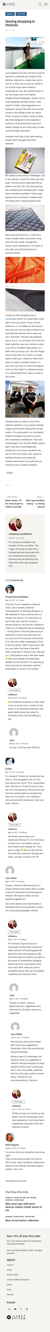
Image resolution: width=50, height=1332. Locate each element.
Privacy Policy (12, 1275)
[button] (45, 4)
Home (9, 1270)
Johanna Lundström (20, 533)
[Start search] (40, 5)
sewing (9, 473)
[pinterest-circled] (27, 1309)
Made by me (20, 1198)
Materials (23, 235)
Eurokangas (11, 319)
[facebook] (21, 1309)
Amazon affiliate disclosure (18, 1280)
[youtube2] (15, 1309)
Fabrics (10, 14)
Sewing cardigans (14, 1200)
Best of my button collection (22, 1220)
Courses (10, 1294)
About (9, 1285)
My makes (31, 1198)
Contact (10, 1265)
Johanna (12, 694)
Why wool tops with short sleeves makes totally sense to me (23, 1207)
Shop (9, 1290)
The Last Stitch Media (16, 1250)
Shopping (21, 14)
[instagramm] (9, 1309)
